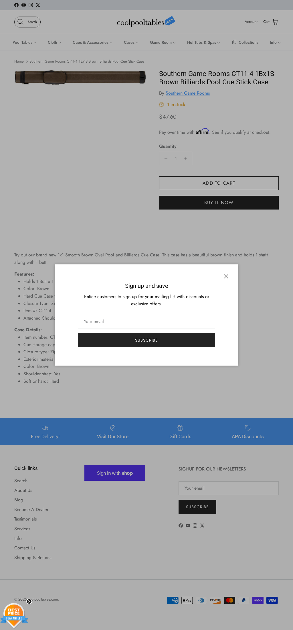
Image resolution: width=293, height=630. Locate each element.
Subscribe (146, 340)
